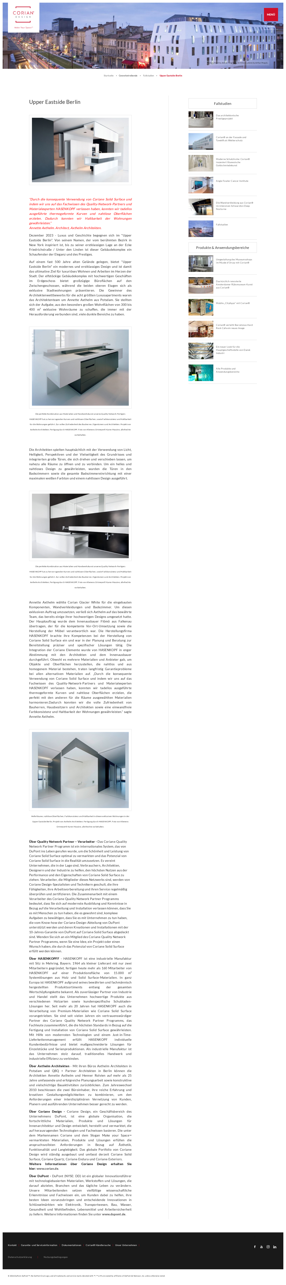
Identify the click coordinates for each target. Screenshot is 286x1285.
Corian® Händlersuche (98, 1245)
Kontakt (12, 1245)
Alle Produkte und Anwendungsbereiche (227, 370)
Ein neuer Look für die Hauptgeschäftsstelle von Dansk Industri (233, 349)
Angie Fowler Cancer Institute (232, 181)
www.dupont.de (113, 1214)
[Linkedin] (274, 1246)
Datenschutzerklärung (20, 1257)
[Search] (272, 26)
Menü (271, 14)
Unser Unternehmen (126, 1245)
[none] (272, 26)
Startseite (109, 75)
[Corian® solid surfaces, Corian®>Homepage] (24, 17)
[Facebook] (255, 1246)
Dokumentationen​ (71, 1245)
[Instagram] (268, 1246)
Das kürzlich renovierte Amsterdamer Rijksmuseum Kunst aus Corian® (234, 284)
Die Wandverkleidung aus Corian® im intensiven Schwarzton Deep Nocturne (234, 205)
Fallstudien (149, 75)
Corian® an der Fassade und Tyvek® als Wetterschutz (231, 139)
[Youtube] (261, 1246)
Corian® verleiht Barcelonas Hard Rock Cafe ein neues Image (234, 326)
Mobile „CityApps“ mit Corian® (233, 303)
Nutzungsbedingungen (56, 1257)
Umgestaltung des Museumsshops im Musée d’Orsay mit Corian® (234, 261)
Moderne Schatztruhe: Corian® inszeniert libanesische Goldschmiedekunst (233, 162)
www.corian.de (47, 1168)
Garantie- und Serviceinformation (39, 1245)
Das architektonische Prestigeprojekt (227, 117)
